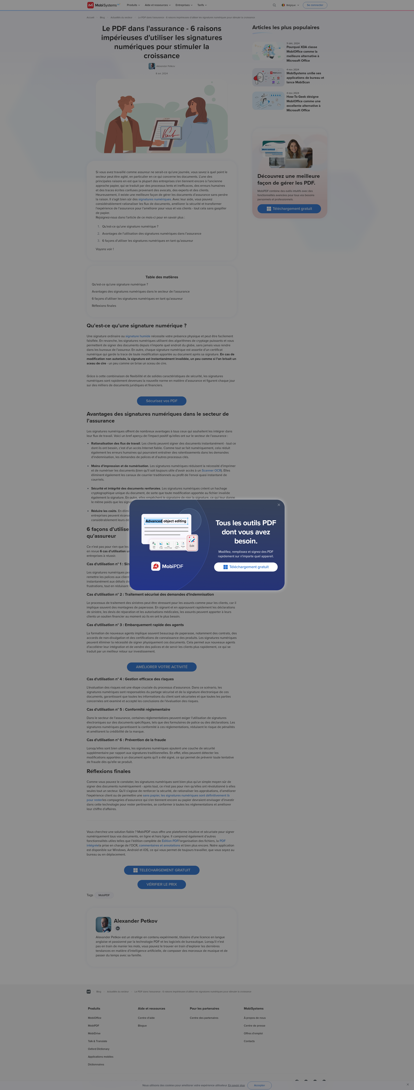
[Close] (279, 505)
